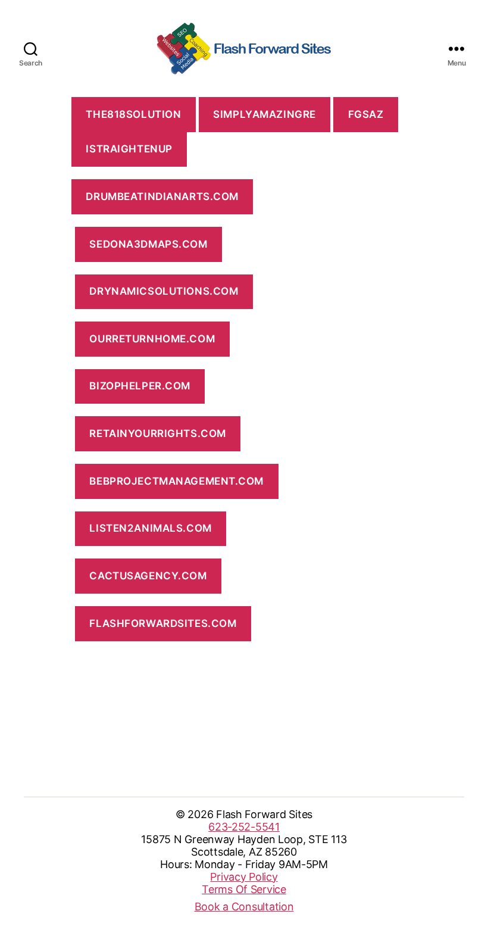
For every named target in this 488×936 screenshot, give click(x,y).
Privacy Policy (243, 877)
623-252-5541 (244, 826)
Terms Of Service (244, 889)
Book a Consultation (244, 906)
